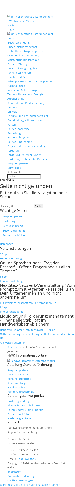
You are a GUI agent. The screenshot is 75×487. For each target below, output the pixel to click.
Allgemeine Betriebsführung (24, 405)
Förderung (13, 150)
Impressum (14, 471)
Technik (12, 107)
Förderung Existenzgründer (24, 155)
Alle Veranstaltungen (12, 342)
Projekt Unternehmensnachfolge (27, 146)
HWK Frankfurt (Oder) (20, 21)
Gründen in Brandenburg (23, 55)
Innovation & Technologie (22, 90)
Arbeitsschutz (15, 98)
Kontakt (12, 25)
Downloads (14, 167)
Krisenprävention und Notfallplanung (30, 81)
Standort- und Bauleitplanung (25, 103)
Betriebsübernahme (19, 142)
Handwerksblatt (17, 387)
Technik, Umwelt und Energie (25, 94)
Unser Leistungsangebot (22, 47)
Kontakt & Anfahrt (18, 374)
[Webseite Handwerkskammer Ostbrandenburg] (31, 361)
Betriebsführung (17, 64)
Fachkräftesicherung (19, 72)
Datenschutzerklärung (21, 476)
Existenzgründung (18, 42)
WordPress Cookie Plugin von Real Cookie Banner (30, 484)
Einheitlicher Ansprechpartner (26, 51)
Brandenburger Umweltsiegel (25, 120)
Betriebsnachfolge (18, 129)
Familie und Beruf (18, 77)
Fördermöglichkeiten (20, 418)
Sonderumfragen (17, 383)
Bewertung (14, 133)
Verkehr (12, 124)
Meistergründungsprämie (23, 60)
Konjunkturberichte (19, 378)
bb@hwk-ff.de (27, 459)
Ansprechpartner (17, 163)
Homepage (6, 244)
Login (10, 29)
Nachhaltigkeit (16, 85)
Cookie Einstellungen (20, 480)
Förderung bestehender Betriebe (27, 159)
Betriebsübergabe (18, 137)
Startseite (13, 347)
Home (11, 38)
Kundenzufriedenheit (20, 391)
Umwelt (12, 111)
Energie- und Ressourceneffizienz (27, 116)
